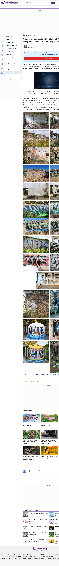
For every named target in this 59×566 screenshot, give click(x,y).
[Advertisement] (11, 91)
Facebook (37, 553)
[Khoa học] (2, 77)
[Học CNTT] (2, 59)
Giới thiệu (3, 553)
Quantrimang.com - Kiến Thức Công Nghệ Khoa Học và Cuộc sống (10, 3)
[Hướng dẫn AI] (2, 45)
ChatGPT (29, 7)
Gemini (35, 7)
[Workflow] (2, 50)
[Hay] (27, 381)
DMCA (41, 553)
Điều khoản (8, 553)
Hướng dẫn (18, 553)
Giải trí (33, 35)
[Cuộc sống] (2, 73)
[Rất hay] (29, 381)
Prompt (40, 7)
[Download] (2, 64)
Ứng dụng (23, 553)
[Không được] (23, 381)
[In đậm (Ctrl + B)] (33, 471)
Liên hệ (27, 553)
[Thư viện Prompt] (2, 41)
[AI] (2, 36)
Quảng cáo (32, 553)
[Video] (2, 68)
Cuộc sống (28, 35)
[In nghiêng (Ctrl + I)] (35, 471)
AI (9, 7)
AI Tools (46, 7)
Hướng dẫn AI (15, 7)
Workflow (52, 7)
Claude (23, 7)
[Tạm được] (25, 381)
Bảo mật (13, 553)
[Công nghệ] (2, 55)
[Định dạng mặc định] (39, 471)
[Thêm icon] (29, 471)
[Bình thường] (26, 381)
